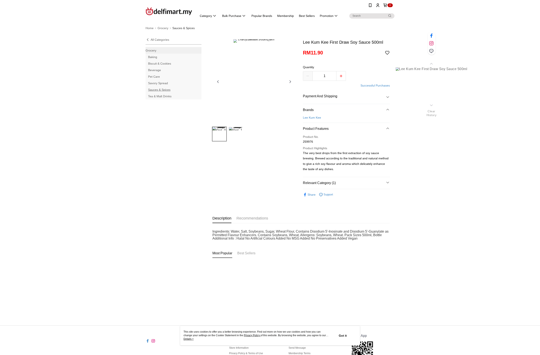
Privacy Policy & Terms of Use (246, 353)
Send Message (297, 347)
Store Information (239, 347)
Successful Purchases (375, 85)
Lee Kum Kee (312, 117)
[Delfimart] (169, 11)
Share (312, 194)
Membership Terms (299, 353)
